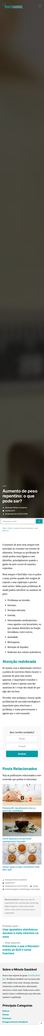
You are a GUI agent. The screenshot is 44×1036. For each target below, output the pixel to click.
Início (4, 528)
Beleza (5, 1011)
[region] (22, 1030)
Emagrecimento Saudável (15, 1022)
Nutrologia (35, 889)
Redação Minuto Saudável (16, 508)
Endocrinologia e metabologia (17, 889)
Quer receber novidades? (22, 732)
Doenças (6, 1018)
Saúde (10, 528)
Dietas (5, 1014)
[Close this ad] (41, 1023)
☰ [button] (40, 6)
